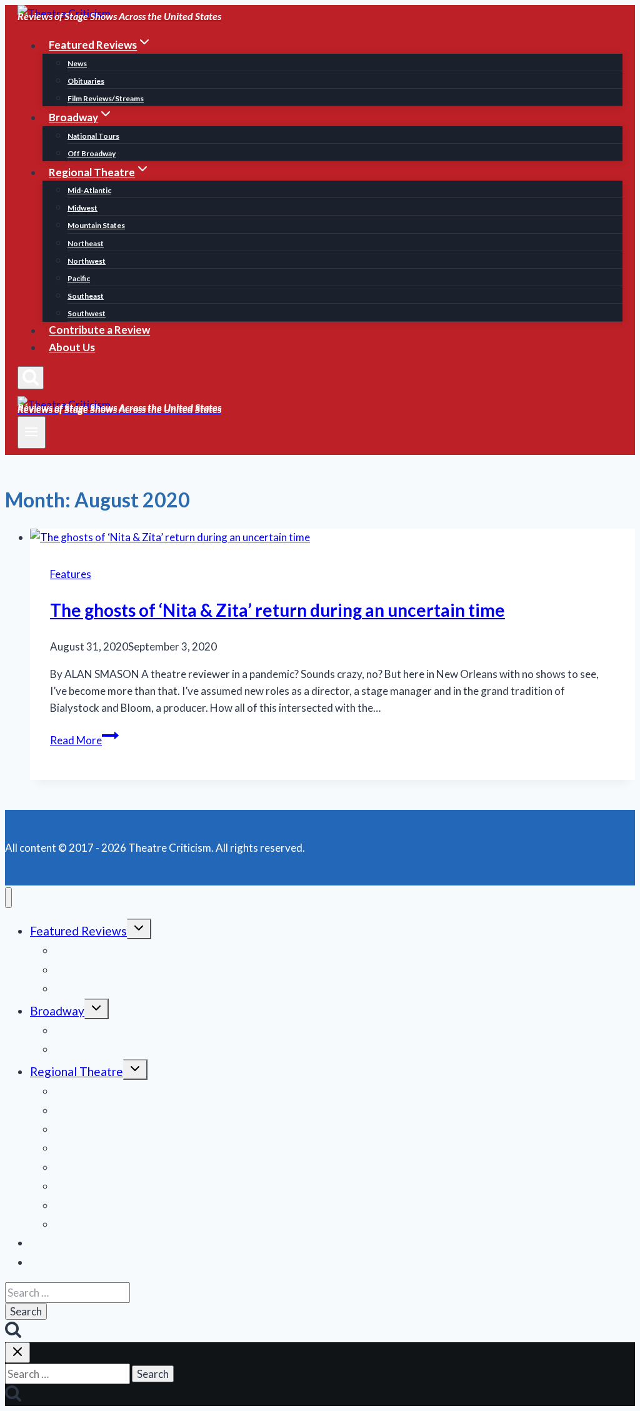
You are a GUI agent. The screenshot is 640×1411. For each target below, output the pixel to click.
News (77, 63)
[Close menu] (8, 897)
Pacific (79, 278)
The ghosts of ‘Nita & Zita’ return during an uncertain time (277, 610)
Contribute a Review (99, 330)
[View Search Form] (31, 377)
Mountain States (96, 225)
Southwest (87, 313)
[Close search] (17, 1352)
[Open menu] (32, 432)
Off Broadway (92, 153)
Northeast (86, 243)
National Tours (93, 136)
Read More (84, 740)
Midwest (83, 207)
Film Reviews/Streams (106, 98)
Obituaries (86, 81)
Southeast (86, 296)
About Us (72, 347)
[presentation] (332, 537)
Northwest (87, 261)
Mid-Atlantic (89, 190)
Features (70, 574)
